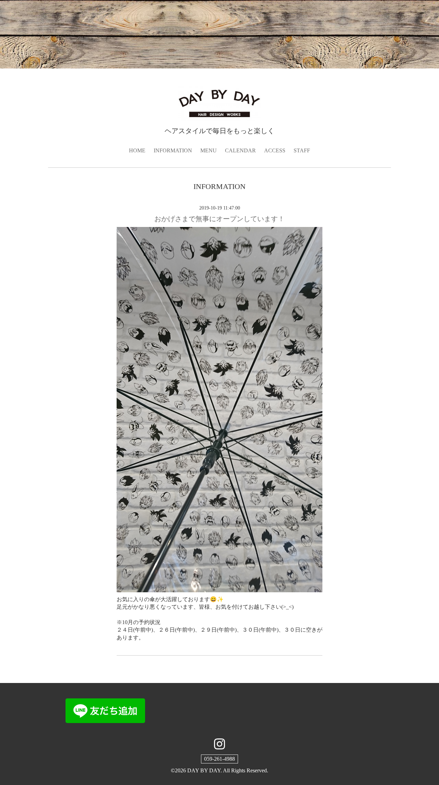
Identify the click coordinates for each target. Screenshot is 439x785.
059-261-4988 (219, 759)
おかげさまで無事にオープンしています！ (219, 219)
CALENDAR (240, 150)
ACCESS (274, 150)
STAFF (302, 150)
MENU (208, 150)
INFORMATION (173, 150)
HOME (137, 150)
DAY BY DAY (204, 770)
